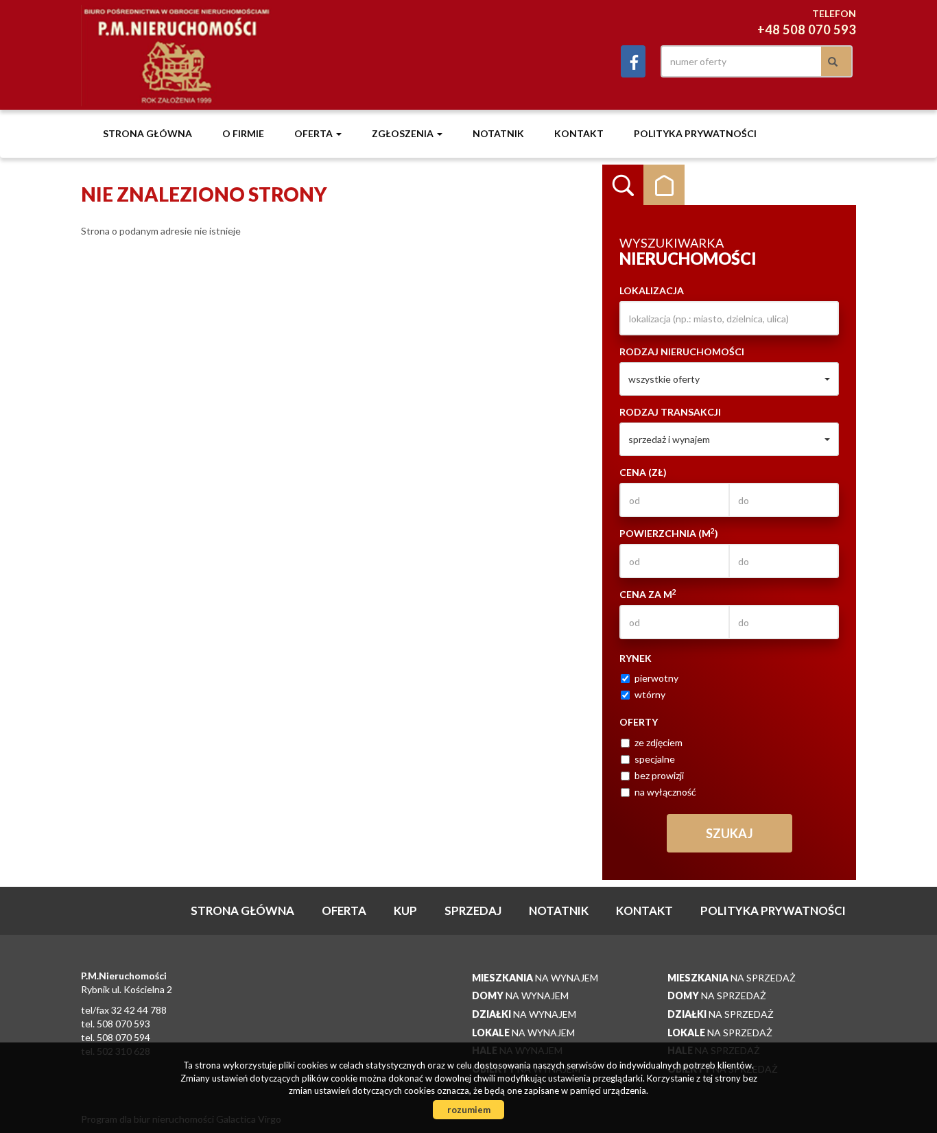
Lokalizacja (651, 290)
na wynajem (535, 977)
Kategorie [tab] (664, 185)
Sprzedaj (472, 910)
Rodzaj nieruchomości (681, 351)
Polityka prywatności (695, 133)
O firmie (243, 133)
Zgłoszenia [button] (404, 133)
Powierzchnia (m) (668, 533)
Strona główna (147, 133)
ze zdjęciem (658, 742)
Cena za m (647, 594)
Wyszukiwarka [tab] (622, 185)
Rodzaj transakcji (670, 412)
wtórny (649, 694)
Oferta (344, 910)
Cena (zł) (643, 472)
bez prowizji (659, 775)
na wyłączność (665, 792)
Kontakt (579, 133)
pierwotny (656, 678)
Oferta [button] (314, 133)
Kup (405, 910)
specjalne (654, 759)
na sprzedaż (731, 977)
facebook (633, 61)
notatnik (498, 133)
